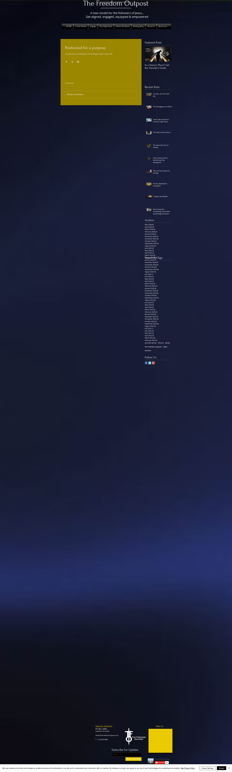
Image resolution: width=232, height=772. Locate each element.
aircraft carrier (151, 343)
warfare (148, 350)
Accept (221, 768)
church (161, 343)
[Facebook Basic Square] (146, 363)
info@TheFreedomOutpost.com (106, 735)
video (165, 347)
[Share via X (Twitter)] (72, 62)
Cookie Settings (207, 768)
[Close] (229, 768)
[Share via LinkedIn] (78, 62)
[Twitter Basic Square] (149, 363)
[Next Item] (167, 54)
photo (167, 343)
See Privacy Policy (188, 768)
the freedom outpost (153, 347)
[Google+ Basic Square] (153, 363)
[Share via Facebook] (66, 62)
